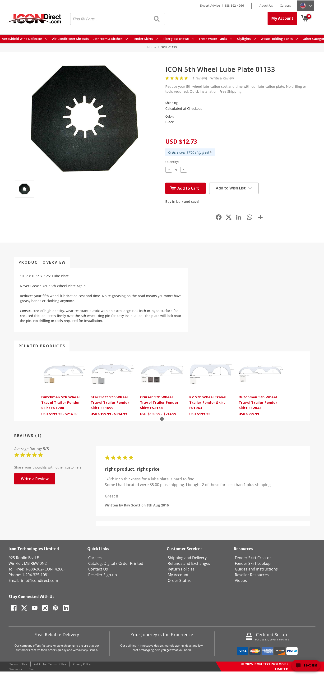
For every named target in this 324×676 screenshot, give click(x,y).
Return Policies (181, 569)
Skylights (244, 39)
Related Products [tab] (42, 346)
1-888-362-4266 (233, 5)
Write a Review (222, 78)
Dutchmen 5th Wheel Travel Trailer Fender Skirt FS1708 (60, 402)
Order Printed (130, 563)
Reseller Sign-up (102, 574)
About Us (266, 5)
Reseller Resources (252, 574)
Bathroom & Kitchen (108, 39)
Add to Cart (188, 188)
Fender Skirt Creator (253, 557)
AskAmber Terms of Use (50, 664)
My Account (282, 18)
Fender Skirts (143, 39)
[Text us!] (306, 666)
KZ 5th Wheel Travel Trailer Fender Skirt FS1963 (208, 402)
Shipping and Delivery (187, 557)
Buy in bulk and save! (182, 201)
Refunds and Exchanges (189, 563)
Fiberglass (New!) (176, 39)
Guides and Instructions (256, 569)
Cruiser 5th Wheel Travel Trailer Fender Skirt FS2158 (159, 402)
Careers (285, 5)
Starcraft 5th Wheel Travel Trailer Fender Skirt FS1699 (110, 402)
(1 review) (199, 78)
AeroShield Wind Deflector (22, 39)
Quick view (63, 374)
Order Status (179, 580)
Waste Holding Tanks (277, 39)
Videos (241, 580)
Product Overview (42, 262)
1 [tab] (162, 419)
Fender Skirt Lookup (253, 563)
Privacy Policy (82, 664)
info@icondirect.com (39, 580)
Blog (31, 669)
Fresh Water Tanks (213, 39)
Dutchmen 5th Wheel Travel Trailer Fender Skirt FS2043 (258, 402)
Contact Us (98, 569)
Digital (109, 563)
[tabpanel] (63, 386)
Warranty (15, 669)
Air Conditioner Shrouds (70, 39)
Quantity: (172, 162)
